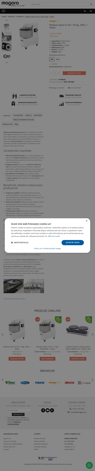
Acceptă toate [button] (72, 242)
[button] (19, 243)
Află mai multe (54, 236)
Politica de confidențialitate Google (47, 248)
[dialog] (47, 235)
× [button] (86, 221)
